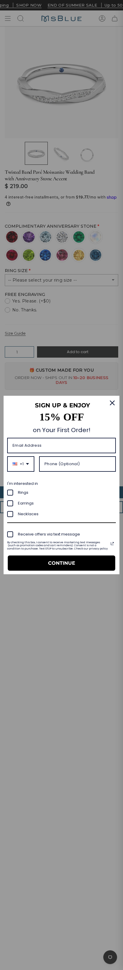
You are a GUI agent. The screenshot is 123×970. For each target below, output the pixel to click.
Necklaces (28, 514)
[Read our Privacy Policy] (112, 543)
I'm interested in (22, 483)
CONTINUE (61, 563)
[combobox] (20, 464)
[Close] (112, 403)
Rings (23, 492)
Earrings (26, 503)
